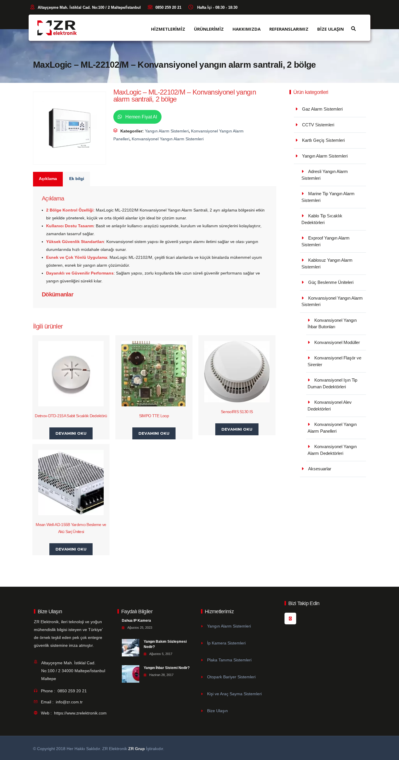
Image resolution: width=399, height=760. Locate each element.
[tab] (48, 179)
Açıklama (48, 178)
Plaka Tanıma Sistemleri (229, 660)
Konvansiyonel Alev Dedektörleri (330, 405)
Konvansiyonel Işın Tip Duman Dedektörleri (332, 383)
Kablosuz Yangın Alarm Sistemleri (327, 263)
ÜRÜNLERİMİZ (209, 29)
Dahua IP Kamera (136, 621)
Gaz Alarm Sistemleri (322, 108)
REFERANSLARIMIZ (288, 29)
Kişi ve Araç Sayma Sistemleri (234, 693)
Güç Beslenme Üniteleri (330, 282)
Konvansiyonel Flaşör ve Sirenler (334, 361)
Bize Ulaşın (217, 710)
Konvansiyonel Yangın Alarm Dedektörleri (332, 450)
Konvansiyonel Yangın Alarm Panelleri (332, 428)
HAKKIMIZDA (247, 29)
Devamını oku (70, 433)
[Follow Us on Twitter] (290, 618)
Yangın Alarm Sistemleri (167, 131)
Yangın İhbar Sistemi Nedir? (167, 668)
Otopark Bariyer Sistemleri (231, 677)
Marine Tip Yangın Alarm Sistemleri (328, 197)
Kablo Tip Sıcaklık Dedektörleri (321, 219)
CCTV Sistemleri (318, 124)
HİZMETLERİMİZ (168, 29)
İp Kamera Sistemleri (226, 643)
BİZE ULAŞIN (330, 29)
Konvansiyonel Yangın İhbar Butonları (332, 323)
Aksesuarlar (319, 468)
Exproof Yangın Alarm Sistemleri (325, 241)
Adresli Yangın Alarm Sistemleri (324, 175)
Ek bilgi (76, 178)
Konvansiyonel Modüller (337, 342)
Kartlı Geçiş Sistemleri (323, 140)
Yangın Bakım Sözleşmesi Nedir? (165, 644)
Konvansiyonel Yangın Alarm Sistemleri (168, 139)
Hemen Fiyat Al (140, 116)
